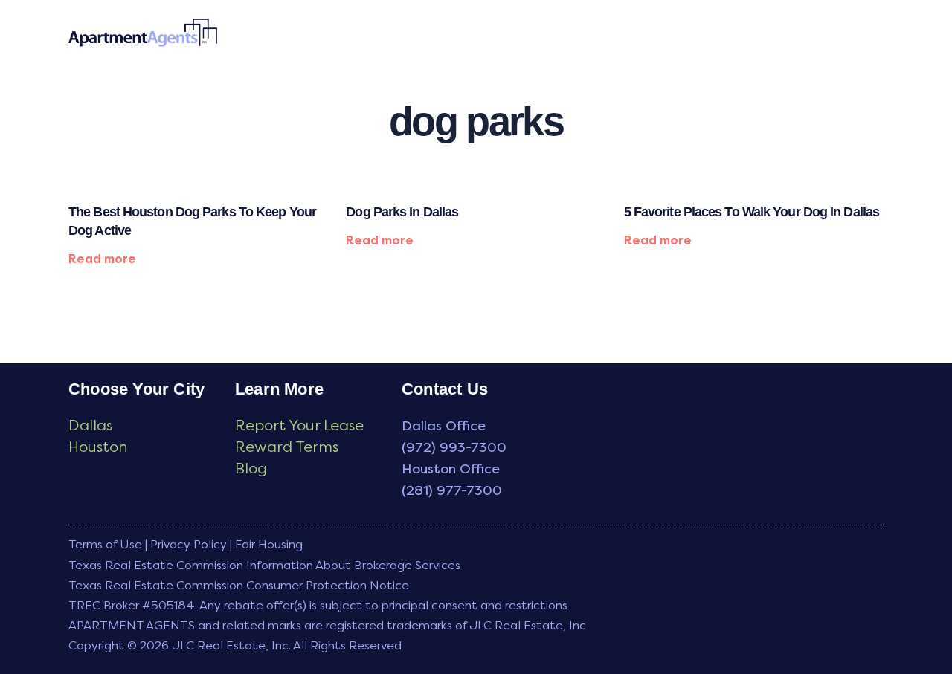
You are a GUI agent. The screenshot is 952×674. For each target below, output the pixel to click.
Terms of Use (105, 544)
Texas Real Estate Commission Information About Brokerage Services (264, 565)
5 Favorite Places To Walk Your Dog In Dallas (751, 211)
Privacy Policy (188, 544)
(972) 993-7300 (454, 447)
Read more (102, 259)
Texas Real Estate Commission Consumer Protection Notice (238, 585)
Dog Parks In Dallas (402, 211)
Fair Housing (269, 544)
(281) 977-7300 (452, 490)
